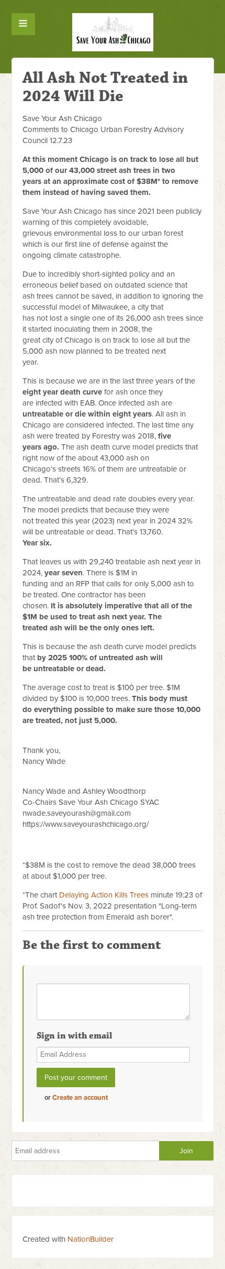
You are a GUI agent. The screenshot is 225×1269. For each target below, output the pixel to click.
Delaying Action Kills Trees (104, 895)
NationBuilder (91, 1239)
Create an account (80, 1097)
